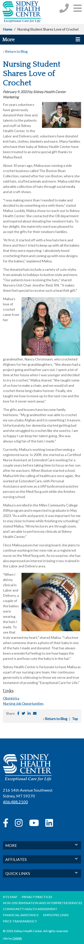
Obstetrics (11, 698)
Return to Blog (16, 51)
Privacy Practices (37, 897)
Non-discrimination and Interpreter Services (42, 903)
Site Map (10, 897)
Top (75, 718)
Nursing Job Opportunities (23, 703)
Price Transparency (20, 921)
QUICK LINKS (17, 873)
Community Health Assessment (30, 909)
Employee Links (56, 915)
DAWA (17, 938)
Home (7, 29)
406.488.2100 (15, 801)
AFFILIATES (16, 859)
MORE (11, 845)
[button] (77, 8)
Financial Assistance (21, 915)
